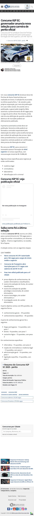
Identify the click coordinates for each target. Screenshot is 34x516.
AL (8, 11)
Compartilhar (17, 65)
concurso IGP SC (13, 95)
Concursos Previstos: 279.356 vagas (12, 401)
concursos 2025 (13, 392)
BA (17, 11)
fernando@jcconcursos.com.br (12, 69)
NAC (2, 11)
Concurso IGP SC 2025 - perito (15, 41)
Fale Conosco (22, 496)
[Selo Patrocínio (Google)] (27, 6)
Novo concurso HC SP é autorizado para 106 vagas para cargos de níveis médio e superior (17, 258)
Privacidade (22, 500)
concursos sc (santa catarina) (9, 394)
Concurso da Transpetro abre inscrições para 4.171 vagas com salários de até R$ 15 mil (16, 266)
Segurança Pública (20, 380)
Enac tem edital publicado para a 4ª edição (17, 273)
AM (14, 11)
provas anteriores (23, 394)
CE (20, 11)
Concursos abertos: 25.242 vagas (11, 397)
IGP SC (12, 147)
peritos (10, 378)
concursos (4, 392)
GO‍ (29, 11)
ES (25, 11)
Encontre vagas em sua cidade (9, 429)
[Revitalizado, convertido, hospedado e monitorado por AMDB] (31, 513)
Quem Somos (12, 496)
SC (16, 385)
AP (11, 11)
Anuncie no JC (12, 500)
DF (23, 11)
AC (5, 11)
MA (32, 11)
